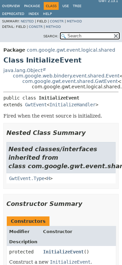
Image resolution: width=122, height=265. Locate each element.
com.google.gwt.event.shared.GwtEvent (70, 81)
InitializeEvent (63, 251)
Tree (77, 6)
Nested (27, 21)
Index (33, 14)
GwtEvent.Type (26, 178)
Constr (57, 21)
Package (32, 6)
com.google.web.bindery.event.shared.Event (66, 75)
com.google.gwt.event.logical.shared (71, 50)
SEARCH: (50, 36)
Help (47, 14)
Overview (11, 6)
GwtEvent (36, 104)
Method (74, 21)
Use (65, 6)
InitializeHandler (72, 104)
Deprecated (13, 14)
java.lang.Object (22, 70)
